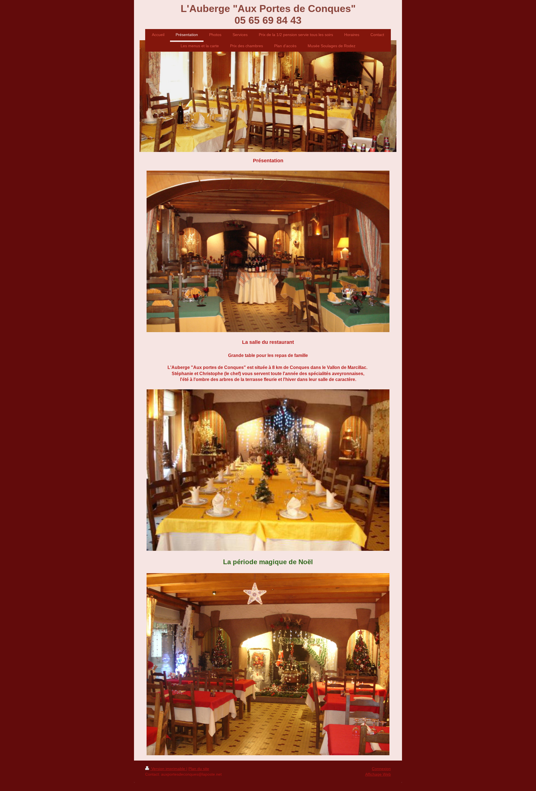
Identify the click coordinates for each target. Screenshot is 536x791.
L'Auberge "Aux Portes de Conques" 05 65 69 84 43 (268, 14)
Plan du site (198, 768)
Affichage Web (378, 774)
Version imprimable (168, 768)
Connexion (381, 768)
